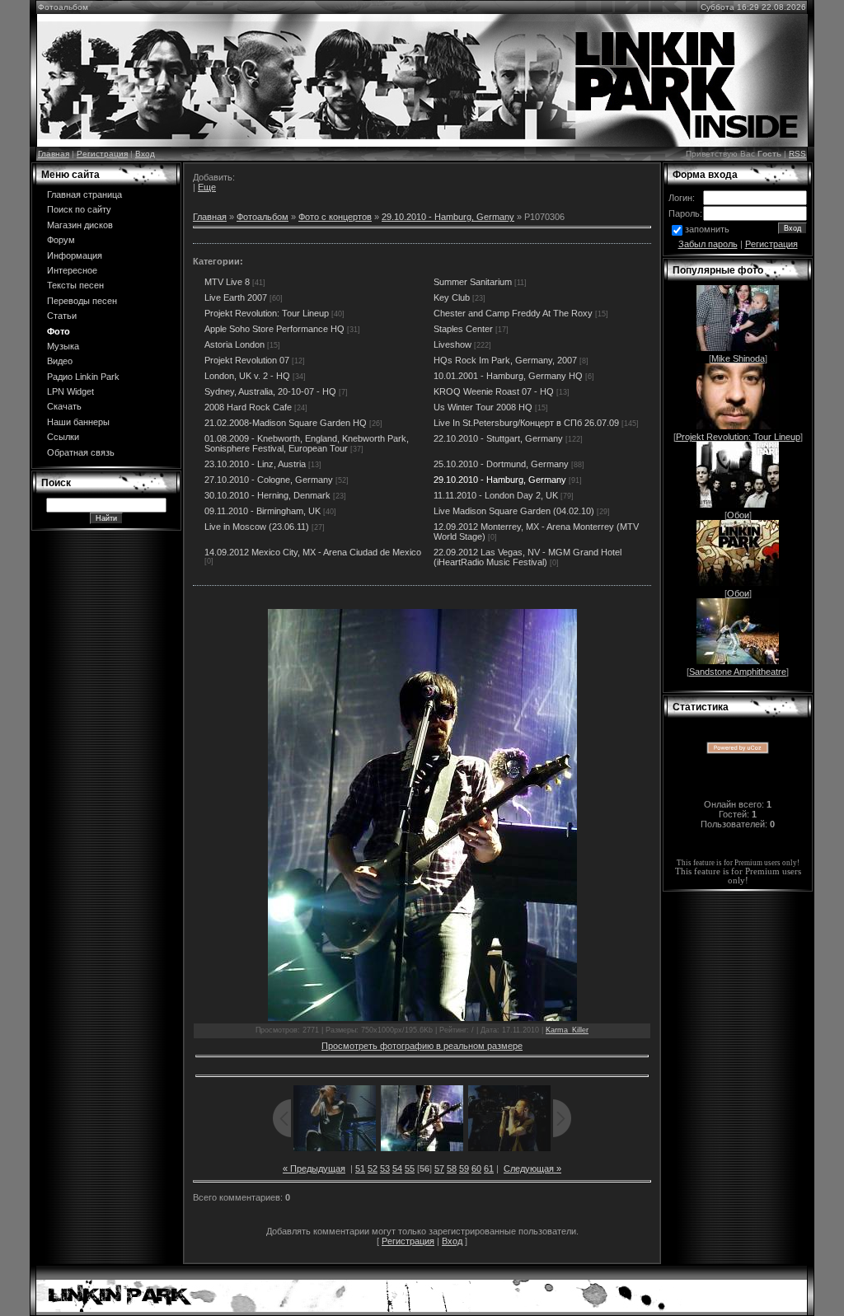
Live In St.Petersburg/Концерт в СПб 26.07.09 (526, 423)
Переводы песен (82, 301)
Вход (145, 153)
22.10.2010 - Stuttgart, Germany (498, 438)
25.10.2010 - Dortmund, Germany (501, 464)
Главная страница (84, 194)
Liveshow (452, 344)
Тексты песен (75, 285)
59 (464, 1168)
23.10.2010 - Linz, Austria (255, 464)
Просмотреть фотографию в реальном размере (422, 1046)
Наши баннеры (78, 422)
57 (439, 1168)
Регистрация (102, 153)
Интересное (72, 270)
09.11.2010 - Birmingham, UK (262, 511)
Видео (60, 361)
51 (360, 1168)
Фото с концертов (335, 217)
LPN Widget (70, 391)
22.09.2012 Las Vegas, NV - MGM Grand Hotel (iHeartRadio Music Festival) (527, 557)
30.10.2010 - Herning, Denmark (267, 495)
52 (372, 1168)
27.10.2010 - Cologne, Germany (268, 480)
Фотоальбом (262, 217)
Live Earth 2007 (235, 297)
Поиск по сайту (79, 209)
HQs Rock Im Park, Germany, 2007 (505, 360)
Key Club (452, 297)
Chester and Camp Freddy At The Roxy (513, 313)
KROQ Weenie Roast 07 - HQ (494, 391)
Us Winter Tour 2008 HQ (483, 407)
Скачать (64, 406)
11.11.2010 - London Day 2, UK (496, 495)
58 (452, 1168)
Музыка (63, 346)
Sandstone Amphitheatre (737, 672)
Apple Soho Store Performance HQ (274, 329)
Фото (58, 331)
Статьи (62, 316)
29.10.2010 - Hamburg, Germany (448, 217)
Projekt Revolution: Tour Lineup (266, 313)
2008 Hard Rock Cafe (248, 407)
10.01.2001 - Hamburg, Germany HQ (508, 376)
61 (489, 1168)
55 (410, 1168)
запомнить (707, 229)
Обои (738, 515)
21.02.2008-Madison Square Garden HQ (285, 423)
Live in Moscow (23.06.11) (256, 527)
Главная (53, 153)
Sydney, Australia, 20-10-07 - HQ (270, 391)
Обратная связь (81, 452)
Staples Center (463, 329)
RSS (797, 153)
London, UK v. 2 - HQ (247, 376)
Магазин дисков (80, 225)
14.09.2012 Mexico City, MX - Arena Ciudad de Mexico (312, 552)
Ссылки (63, 437)
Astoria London (234, 344)
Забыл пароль (708, 244)
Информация (74, 255)
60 (476, 1168)
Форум (61, 240)
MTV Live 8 (227, 282)
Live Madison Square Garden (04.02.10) (514, 511)
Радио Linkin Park (83, 377)
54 (397, 1168)
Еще (207, 187)
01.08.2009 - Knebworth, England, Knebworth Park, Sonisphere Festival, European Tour (306, 443)
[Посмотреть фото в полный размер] (422, 815)
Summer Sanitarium (473, 282)
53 (385, 1168)
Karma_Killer (567, 1030)
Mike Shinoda (738, 358)
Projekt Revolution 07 (246, 360)
